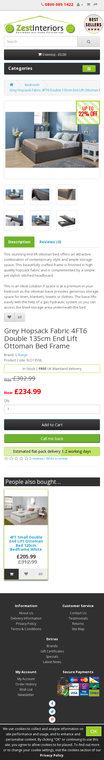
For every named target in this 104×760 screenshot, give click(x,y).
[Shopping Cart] (88, 4)
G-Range (21, 355)
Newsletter (26, 695)
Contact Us (78, 613)
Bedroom (32, 85)
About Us (26, 613)
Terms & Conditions (26, 629)
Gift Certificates (52, 651)
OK (93, 731)
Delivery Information (26, 618)
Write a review (56, 458)
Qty (6, 400)
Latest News (52, 662)
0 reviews (36, 458)
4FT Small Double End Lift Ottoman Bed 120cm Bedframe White (26, 543)
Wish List (26, 689)
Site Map (78, 629)
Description (19, 241)
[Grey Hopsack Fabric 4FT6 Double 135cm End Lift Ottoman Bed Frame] (52, 140)
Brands (52, 646)
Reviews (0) (50, 241)
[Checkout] (95, 4)
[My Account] (80, 4)
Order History (26, 684)
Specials (52, 656)
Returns (78, 623)
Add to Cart (52, 424)
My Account (26, 679)
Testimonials (78, 618)
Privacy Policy (26, 623)
